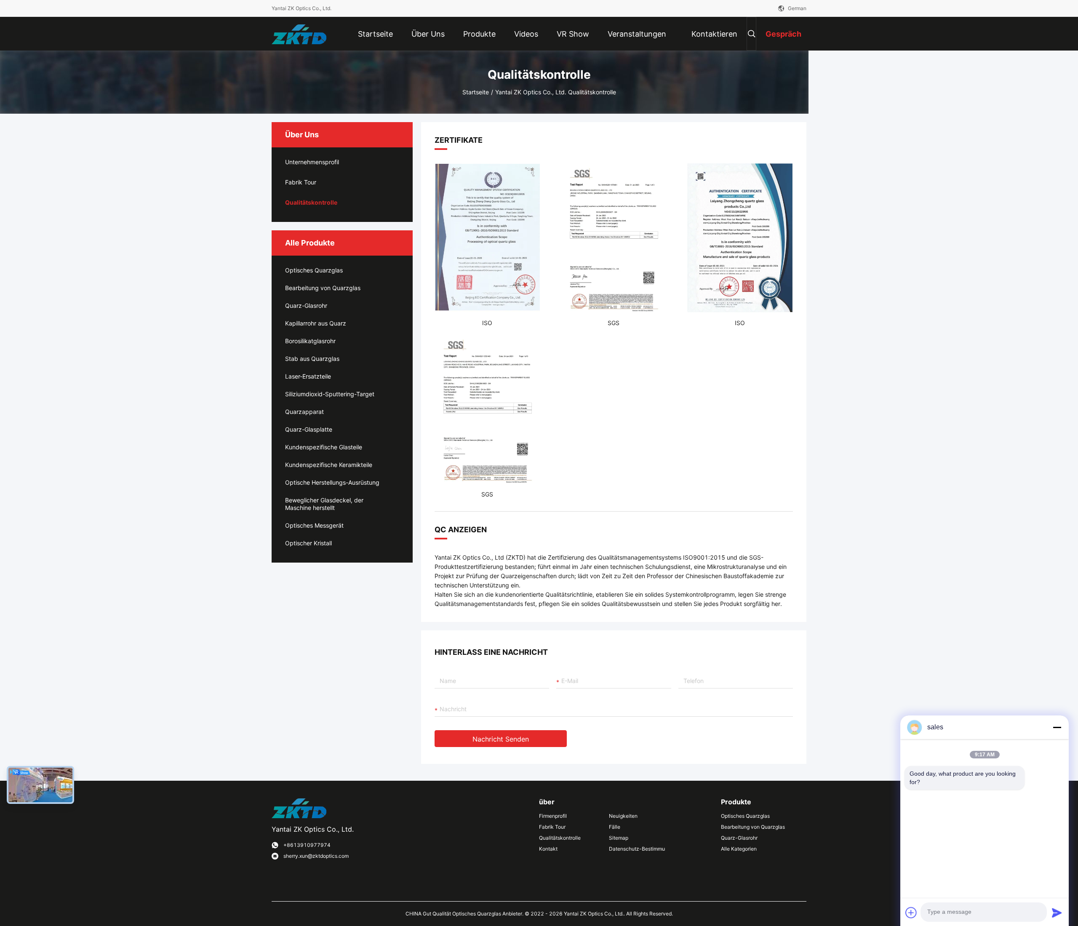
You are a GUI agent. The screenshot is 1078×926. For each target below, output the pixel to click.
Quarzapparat (304, 411)
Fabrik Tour (300, 182)
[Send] (1057, 912)
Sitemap (618, 838)
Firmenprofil (553, 816)
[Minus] (1057, 727)
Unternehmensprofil (312, 161)
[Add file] (911, 912)
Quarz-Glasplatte (308, 429)
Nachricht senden (500, 739)
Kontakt (548, 849)
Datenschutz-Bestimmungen (637, 849)
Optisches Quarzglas (314, 270)
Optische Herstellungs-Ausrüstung (332, 482)
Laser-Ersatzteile (308, 376)
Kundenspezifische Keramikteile (328, 464)
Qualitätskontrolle (311, 202)
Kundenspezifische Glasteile (323, 447)
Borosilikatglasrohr (310, 340)
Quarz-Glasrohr (306, 305)
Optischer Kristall (308, 543)
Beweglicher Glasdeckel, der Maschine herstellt (324, 503)
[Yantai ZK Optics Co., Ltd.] (299, 33)
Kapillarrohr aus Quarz (315, 323)
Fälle (614, 827)
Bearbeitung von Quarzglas (322, 287)
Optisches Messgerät (314, 525)
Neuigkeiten (623, 816)
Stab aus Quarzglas (312, 358)
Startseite (475, 92)
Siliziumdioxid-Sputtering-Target (329, 394)
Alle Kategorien (739, 849)
